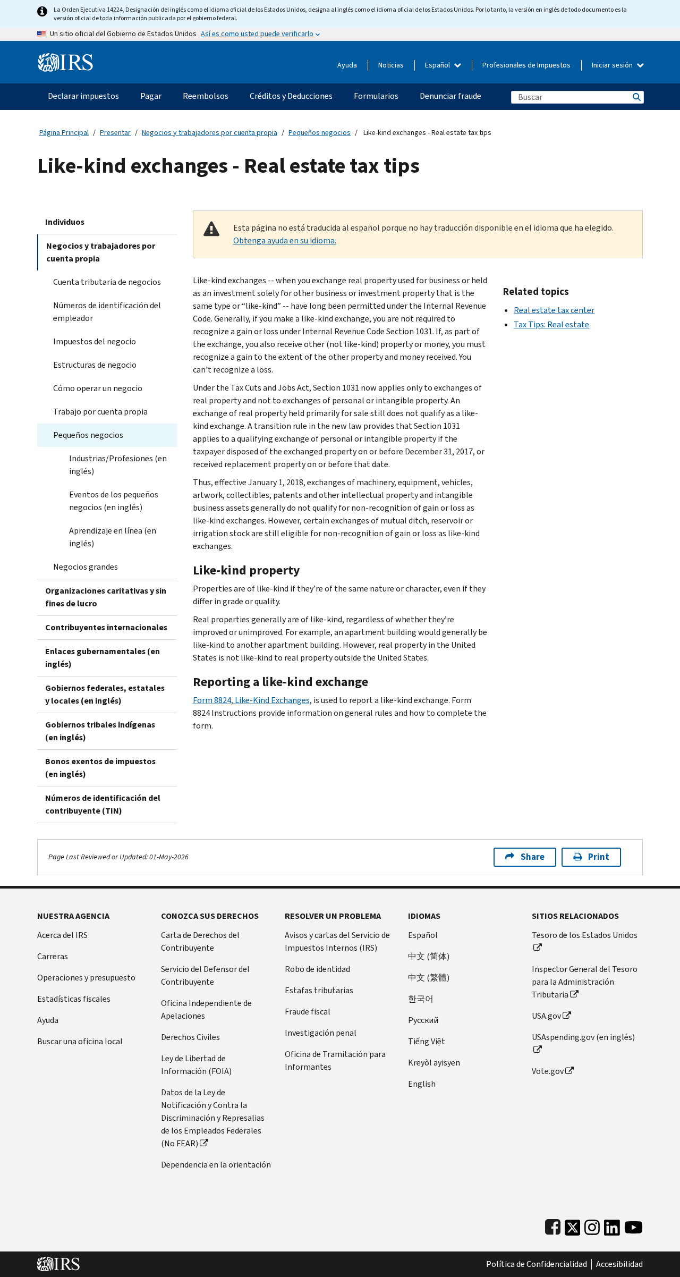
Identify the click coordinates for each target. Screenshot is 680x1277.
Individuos (64, 221)
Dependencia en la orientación (216, 1164)
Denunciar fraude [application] (450, 96)
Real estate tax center (554, 310)
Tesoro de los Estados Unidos (585, 935)
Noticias (391, 65)
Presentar (115, 133)
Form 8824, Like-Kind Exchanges (251, 700)
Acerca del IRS (62, 935)
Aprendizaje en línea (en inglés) (112, 537)
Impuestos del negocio (94, 341)
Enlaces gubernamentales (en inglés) (102, 658)
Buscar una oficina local (80, 1041)
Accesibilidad (619, 1264)
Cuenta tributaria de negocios (107, 281)
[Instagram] (592, 1225)
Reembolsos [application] (205, 96)
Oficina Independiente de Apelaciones (206, 1009)
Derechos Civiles (190, 1037)
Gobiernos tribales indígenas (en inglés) (100, 731)
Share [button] (533, 857)
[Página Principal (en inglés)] (65, 58)
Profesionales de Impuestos (526, 65)
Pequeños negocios (319, 133)
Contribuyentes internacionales (106, 627)
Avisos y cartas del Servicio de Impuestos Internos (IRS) (337, 941)
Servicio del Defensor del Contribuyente (205, 975)
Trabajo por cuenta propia (100, 411)
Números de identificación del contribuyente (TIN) (102, 804)
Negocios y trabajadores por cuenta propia (209, 133)
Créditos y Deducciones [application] (291, 96)
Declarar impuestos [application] (83, 96)
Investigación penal (320, 1032)
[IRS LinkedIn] (612, 1225)
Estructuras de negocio (95, 364)
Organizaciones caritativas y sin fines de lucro (105, 597)
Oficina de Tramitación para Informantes (335, 1060)
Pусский (423, 1020)
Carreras (52, 956)
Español (438, 65)
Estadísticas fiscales (73, 998)
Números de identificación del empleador (107, 312)
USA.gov (546, 1015)
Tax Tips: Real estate (551, 324)
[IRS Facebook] (552, 1225)
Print (598, 857)
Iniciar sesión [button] (613, 65)
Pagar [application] (151, 96)
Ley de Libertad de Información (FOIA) (196, 1065)
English (422, 1083)
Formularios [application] (376, 96)
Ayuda (347, 65)
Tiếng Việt (426, 1041)
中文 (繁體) (428, 977)
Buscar (636, 97)
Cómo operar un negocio (97, 388)
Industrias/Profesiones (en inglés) (118, 465)
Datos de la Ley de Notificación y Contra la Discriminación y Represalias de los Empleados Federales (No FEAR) (213, 1118)
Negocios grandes (85, 566)
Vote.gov (548, 1071)
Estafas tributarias (319, 990)
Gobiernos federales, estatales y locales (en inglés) (105, 694)
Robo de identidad (317, 969)
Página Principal (64, 133)
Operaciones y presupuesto (86, 977)
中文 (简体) (428, 956)
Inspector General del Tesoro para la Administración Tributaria (585, 981)
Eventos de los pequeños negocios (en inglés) (113, 501)
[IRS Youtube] (633, 1225)
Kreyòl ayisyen (434, 1062)
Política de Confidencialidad (536, 1264)
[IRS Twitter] (573, 1225)
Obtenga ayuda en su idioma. (284, 240)
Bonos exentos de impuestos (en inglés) (100, 768)
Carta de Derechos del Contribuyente (200, 941)
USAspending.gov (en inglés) (583, 1037)
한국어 (421, 998)
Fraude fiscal (307, 1011)
